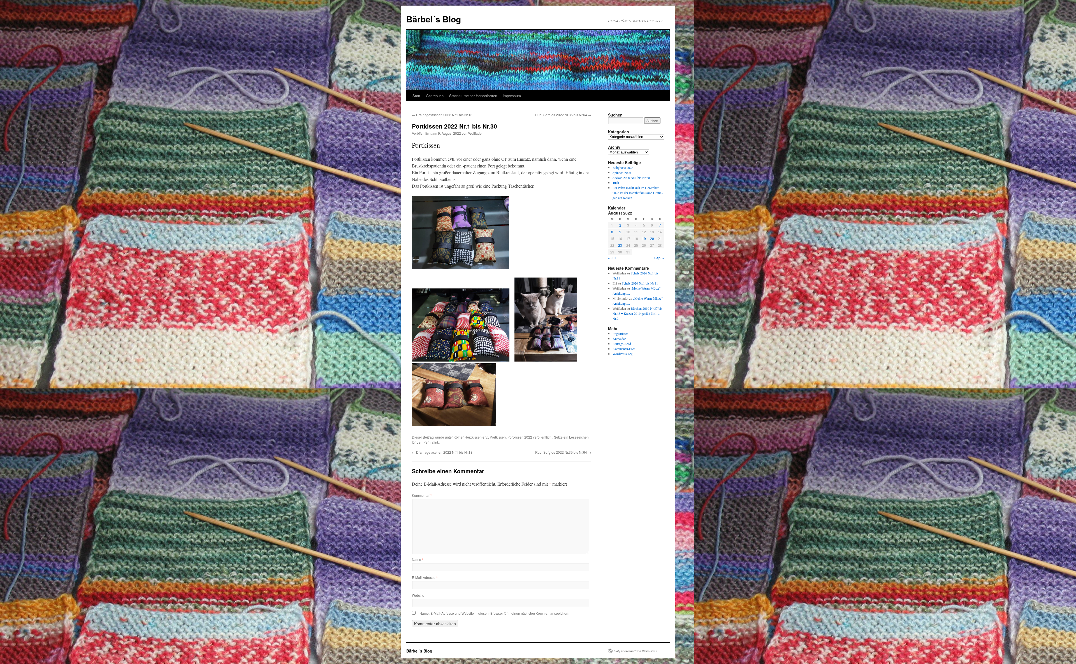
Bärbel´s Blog (433, 19)
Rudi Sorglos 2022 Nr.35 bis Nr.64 (563, 114)
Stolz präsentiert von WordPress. (636, 651)
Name (417, 559)
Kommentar (422, 495)
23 (620, 245)
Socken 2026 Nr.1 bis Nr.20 (631, 177)
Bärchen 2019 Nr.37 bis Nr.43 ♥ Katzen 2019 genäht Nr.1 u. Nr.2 (637, 313)
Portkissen (498, 437)
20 (652, 238)
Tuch (616, 182)
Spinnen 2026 (622, 172)
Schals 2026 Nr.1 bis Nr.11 (640, 283)
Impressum (512, 95)
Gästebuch (435, 95)
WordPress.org (622, 353)
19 (644, 238)
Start (416, 95)
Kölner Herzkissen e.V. (471, 437)
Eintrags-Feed (622, 343)
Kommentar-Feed (624, 348)
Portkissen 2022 (519, 437)
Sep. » (659, 257)
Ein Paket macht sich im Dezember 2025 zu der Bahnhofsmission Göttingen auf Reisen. (638, 192)
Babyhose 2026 (623, 167)
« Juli (612, 257)
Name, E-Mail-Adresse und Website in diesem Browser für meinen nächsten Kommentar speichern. (494, 613)
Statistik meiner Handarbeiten (473, 95)
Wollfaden (476, 133)
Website (418, 595)
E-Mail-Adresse (425, 577)
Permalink (431, 442)
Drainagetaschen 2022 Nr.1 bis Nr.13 (442, 114)
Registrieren (621, 333)
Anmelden (619, 338)
